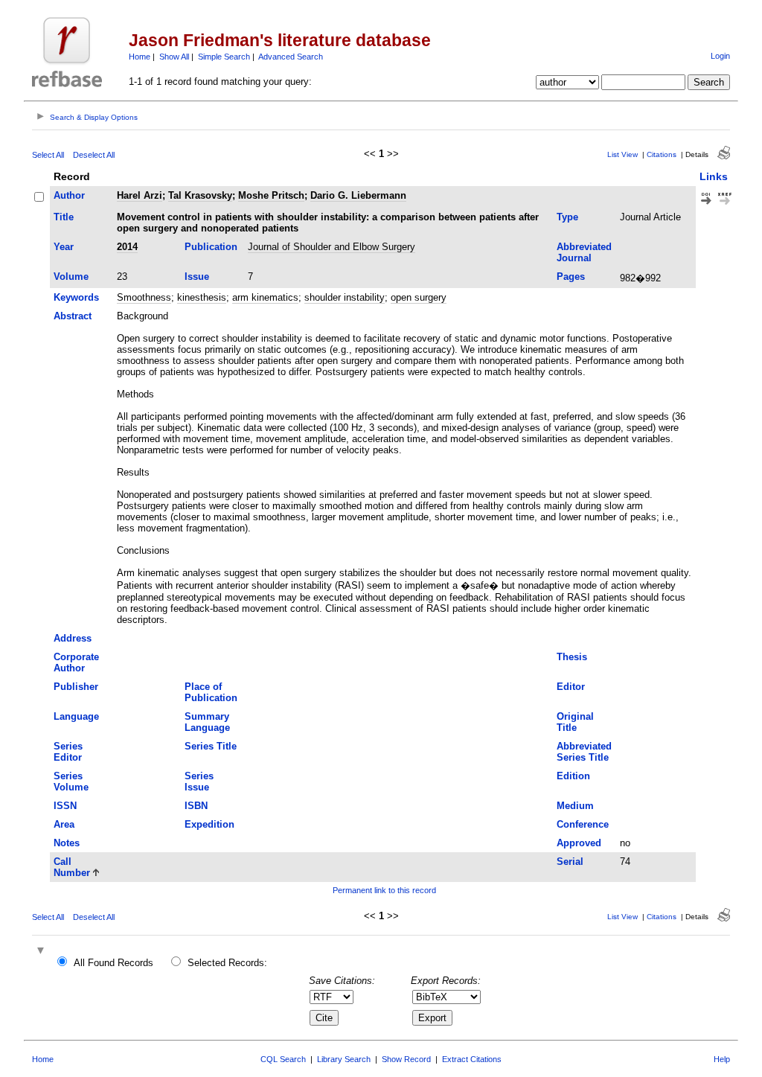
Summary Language (207, 722)
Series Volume (71, 781)
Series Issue (199, 781)
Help (722, 1059)
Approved (579, 843)
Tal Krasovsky (200, 195)
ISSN (65, 805)
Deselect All (94, 154)
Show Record (406, 1059)
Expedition (209, 824)
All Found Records (113, 962)
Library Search (344, 1059)
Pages (571, 276)
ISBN (196, 805)
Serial (570, 861)
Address (73, 638)
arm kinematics (265, 297)
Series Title (211, 746)
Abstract (73, 316)
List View (622, 154)
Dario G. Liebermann (358, 195)
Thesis (572, 656)
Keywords (76, 297)
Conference (583, 824)
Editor (571, 686)
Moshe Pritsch (271, 195)
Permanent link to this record (384, 890)
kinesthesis (201, 297)
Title (64, 217)
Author (69, 195)
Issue (197, 276)
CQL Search (283, 1059)
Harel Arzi (139, 195)
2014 (127, 246)
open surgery (418, 297)
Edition (573, 776)
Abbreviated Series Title (584, 752)
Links (713, 176)
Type (567, 217)
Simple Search (224, 56)
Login (720, 55)
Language (76, 716)
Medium (575, 805)
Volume (71, 276)
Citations (661, 154)
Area (64, 824)
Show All (174, 56)
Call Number (72, 867)
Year (64, 246)
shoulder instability (344, 297)
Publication (211, 246)
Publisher (76, 686)
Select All (48, 154)
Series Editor (68, 752)
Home (139, 56)
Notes (67, 843)
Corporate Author (76, 662)
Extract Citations (472, 1059)
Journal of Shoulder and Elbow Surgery (331, 246)
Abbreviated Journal (584, 252)
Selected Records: (227, 962)
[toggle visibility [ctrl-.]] (42, 951)
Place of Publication (211, 692)
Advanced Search (290, 56)
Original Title (575, 722)
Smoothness (144, 297)
